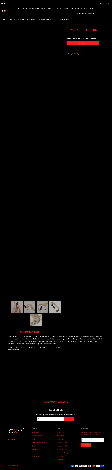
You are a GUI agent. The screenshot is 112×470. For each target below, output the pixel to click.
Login (103, 4)
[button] (63, 8)
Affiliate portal (61, 449)
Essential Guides (62, 443)
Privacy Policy (61, 456)
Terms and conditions (39, 443)
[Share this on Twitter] (68, 53)
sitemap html (61, 460)
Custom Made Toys (63, 453)
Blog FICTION (36, 449)
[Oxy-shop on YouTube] (4, 4)
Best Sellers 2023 (62, 436)
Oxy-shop (15, 466)
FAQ (33, 439)
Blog (33, 446)
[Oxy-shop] (6, 11)
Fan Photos (60, 439)
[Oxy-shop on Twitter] (2, 4)
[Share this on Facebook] (73, 53)
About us (35, 432)
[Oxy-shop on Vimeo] (7, 4)
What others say (37, 453)
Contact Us (60, 432)
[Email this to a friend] (81, 53)
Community (35, 456)
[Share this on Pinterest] (77, 53)
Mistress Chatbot (62, 446)
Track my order (37, 436)
